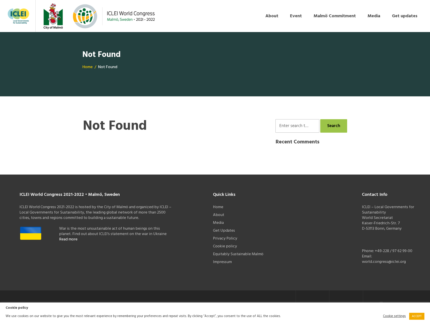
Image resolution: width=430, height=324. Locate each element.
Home (87, 67)
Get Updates (224, 230)
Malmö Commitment (335, 16)
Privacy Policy (225, 238)
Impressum (222, 262)
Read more (68, 239)
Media (374, 16)
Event (296, 16)
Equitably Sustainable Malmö (238, 254)
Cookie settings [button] (394, 316)
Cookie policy (225, 246)
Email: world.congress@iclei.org (384, 259)
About (271, 16)
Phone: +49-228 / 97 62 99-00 (387, 251)
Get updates (404, 16)
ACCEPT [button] (417, 316)
